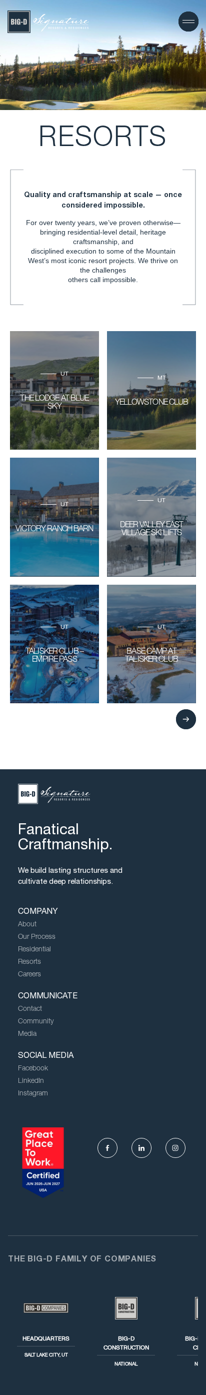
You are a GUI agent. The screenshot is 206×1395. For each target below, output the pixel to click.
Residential (34, 949)
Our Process (37, 937)
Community (36, 1021)
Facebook (33, 1068)
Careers (29, 974)
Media (27, 1034)
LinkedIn (31, 1081)
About (27, 924)
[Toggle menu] (188, 22)
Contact (30, 1009)
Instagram (33, 1093)
